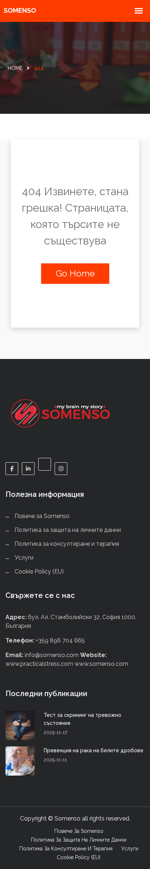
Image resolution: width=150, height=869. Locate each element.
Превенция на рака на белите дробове (93, 750)
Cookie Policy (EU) (39, 571)
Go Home (75, 273)
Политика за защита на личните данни (68, 529)
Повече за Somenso (42, 516)
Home (15, 68)
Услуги (24, 557)
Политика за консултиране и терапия (67, 543)
